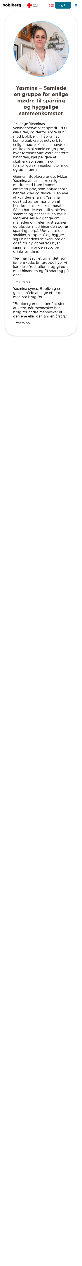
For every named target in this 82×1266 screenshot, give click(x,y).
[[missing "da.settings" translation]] (51, 5)
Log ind (63, 5)
